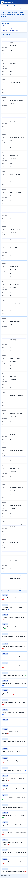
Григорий (15, 358)
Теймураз (15, 192)
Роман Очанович (16, 468)
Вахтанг (17, 100)
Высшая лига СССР (6, 8)
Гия (16, 321)
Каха (16, 432)
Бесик (17, 137)
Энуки (15, 63)
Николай (16, 303)
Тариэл (16, 505)
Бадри (15, 376)
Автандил (16, 266)
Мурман (15, 174)
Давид (14, 340)
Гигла (14, 247)
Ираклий (15, 561)
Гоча (15, 82)
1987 (14, 5)
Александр (17, 450)
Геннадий (16, 395)
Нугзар (16, 119)
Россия (9, 5)
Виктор (14, 43)
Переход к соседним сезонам (11, 28)
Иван (14, 542)
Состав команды (7, 26)
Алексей (16, 413)
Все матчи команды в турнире (11, 30)
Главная (3, 5)
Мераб (16, 155)
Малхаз (16, 211)
